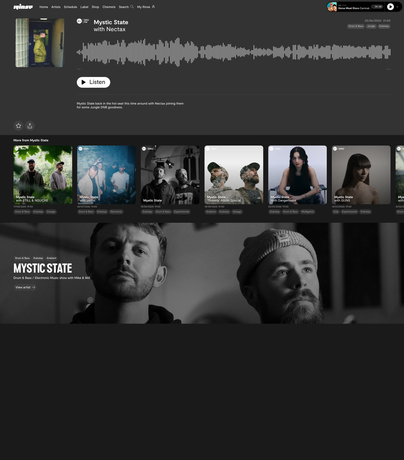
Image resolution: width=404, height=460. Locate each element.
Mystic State (111, 21)
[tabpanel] (234, 53)
